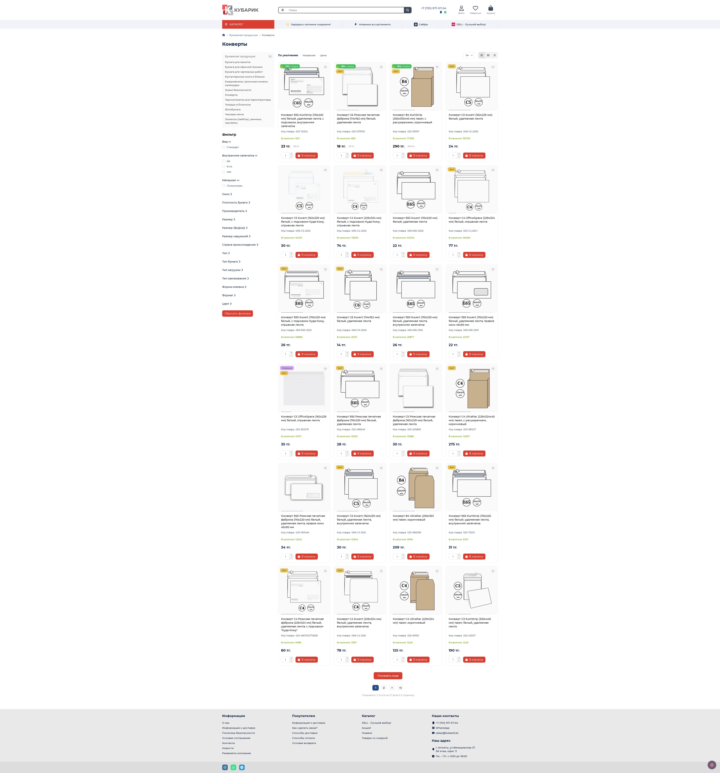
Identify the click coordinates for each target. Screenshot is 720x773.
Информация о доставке (238, 727)
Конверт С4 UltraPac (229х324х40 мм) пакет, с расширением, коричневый (472, 420)
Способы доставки (304, 732)
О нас (226, 722)
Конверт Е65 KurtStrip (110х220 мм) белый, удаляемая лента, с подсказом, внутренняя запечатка (302, 120)
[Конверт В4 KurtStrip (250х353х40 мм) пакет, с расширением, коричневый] (416, 86)
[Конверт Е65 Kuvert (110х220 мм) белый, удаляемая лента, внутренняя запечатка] (416, 289)
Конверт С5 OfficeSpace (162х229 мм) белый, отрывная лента (303, 418)
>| (400, 687)
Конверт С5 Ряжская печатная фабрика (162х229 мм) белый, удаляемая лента (414, 420)
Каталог (368, 716)
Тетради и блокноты (238, 104)
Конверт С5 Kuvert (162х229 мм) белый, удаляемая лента (470, 116)
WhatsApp (442, 727)
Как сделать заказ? (305, 727)
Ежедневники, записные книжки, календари (246, 83)
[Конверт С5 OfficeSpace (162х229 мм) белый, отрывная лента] (304, 388)
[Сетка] (481, 55)
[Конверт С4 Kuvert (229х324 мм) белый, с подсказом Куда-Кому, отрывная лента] (360, 189)
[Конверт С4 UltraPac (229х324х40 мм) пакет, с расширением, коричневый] (472, 388)
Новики (367, 732)
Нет (229, 171)
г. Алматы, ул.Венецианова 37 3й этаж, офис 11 (455, 749)
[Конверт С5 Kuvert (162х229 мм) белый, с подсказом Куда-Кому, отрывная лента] (304, 189)
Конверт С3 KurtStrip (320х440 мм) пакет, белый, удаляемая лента (470, 622)
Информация (233, 716)
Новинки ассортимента (375, 24)
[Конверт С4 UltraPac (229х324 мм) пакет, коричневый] (416, 590)
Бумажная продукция (243, 35)
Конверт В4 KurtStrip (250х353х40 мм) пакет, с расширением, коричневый (412, 118)
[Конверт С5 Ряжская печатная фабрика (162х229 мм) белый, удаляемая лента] (416, 388)
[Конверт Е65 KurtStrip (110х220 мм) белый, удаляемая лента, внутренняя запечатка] (472, 487)
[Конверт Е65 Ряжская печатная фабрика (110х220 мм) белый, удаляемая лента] (360, 388)
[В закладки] (325, 67)
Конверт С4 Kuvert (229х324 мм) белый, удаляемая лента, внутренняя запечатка (359, 622)
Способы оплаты (303, 737)
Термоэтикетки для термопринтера (248, 99)
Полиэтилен (234, 185)
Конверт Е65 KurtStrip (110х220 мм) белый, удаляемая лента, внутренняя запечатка (470, 519)
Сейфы (423, 24)
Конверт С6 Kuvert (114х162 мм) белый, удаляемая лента (358, 319)
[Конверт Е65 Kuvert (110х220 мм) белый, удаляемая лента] (416, 189)
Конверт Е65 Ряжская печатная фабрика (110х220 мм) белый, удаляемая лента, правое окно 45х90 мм (303, 521)
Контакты (228, 743)
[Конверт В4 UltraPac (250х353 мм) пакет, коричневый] (416, 487)
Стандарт (233, 147)
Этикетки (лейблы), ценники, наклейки (243, 121)
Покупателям (303, 716)
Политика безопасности (238, 732)
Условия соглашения (236, 737)
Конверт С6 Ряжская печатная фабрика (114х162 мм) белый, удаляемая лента (358, 118)
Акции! (366, 727)
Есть (229, 166)
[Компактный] (494, 55)
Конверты (231, 94)
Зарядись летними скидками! (311, 24)
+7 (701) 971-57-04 (433, 8)
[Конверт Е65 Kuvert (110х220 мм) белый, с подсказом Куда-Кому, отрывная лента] (304, 289)
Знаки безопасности (238, 89)
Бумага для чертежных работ (243, 71)
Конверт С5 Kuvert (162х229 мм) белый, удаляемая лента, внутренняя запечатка (359, 519)
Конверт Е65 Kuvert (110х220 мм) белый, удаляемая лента (415, 219)
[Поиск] (407, 10)
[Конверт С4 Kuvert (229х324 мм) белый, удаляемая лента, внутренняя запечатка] (360, 590)
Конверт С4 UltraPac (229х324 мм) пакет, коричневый (413, 620)
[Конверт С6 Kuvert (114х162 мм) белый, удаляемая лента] (360, 289)
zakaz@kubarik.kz (447, 732)
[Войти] (461, 8)
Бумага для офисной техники (243, 66)
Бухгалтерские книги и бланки (245, 76)
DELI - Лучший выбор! (471, 24)
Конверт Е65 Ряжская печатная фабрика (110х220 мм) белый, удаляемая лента (359, 420)
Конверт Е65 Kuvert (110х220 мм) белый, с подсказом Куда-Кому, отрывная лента (303, 321)
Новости (228, 748)
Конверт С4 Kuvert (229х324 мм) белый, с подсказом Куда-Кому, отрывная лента (359, 221)
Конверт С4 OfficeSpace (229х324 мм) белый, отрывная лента (472, 219)
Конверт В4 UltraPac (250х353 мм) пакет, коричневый (413, 517)
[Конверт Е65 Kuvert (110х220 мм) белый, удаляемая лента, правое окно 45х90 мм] (472, 289)
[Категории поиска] (282, 10)
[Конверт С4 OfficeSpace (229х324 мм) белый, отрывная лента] (472, 189)
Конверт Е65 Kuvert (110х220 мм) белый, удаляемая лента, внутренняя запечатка (415, 321)
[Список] (488, 55)
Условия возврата (304, 743)
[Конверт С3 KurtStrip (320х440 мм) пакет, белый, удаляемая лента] (472, 590)
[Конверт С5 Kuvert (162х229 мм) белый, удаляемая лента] (472, 86)
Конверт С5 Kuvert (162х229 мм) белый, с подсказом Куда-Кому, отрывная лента (303, 221)
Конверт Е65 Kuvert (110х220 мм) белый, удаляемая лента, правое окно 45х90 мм (471, 321)
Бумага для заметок (238, 62)
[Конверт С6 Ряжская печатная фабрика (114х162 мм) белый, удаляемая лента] (360, 86)
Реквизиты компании (236, 753)
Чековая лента (234, 114)
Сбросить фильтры (237, 313)
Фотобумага (233, 109)
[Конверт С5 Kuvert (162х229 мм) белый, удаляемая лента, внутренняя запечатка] (360, 487)
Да (228, 160)
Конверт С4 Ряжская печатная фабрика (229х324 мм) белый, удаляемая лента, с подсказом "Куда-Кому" (302, 624)
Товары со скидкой (375, 737)
